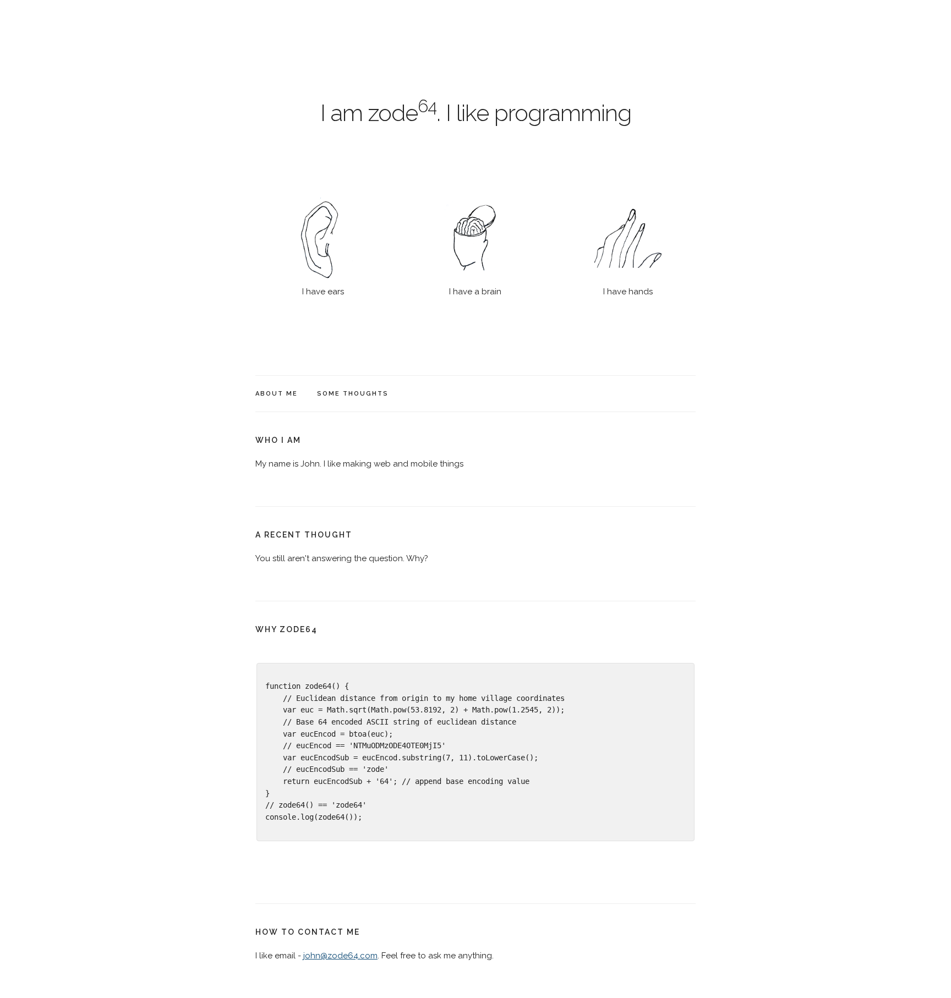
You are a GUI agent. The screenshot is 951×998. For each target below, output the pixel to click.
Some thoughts (353, 393)
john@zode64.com (340, 956)
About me (276, 393)
